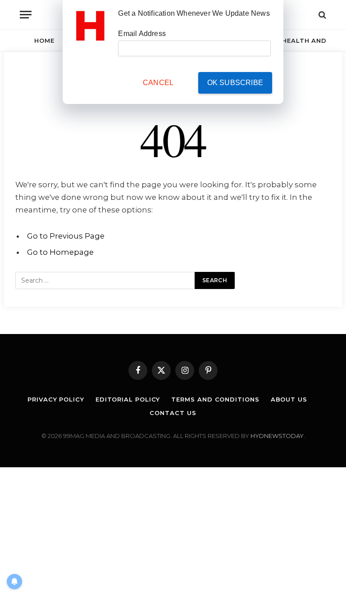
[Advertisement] (173, 530)
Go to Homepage (60, 252)
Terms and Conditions (215, 399)
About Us (289, 399)
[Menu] (26, 15)
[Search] (321, 15)
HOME (44, 40)
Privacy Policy (55, 399)
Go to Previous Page (66, 235)
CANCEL (158, 82)
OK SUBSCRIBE (235, 82)
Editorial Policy (128, 399)
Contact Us (173, 412)
